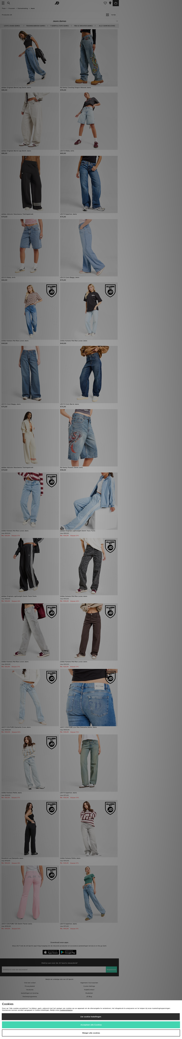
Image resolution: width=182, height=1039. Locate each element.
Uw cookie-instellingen (90, 1017)
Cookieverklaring (66, 1010)
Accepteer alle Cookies (91, 1025)
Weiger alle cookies (91, 1033)
